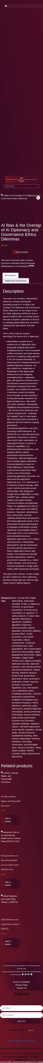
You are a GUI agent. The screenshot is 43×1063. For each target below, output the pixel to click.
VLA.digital (38, 1062)
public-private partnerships (23, 718)
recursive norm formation (23, 721)
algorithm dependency (21, 619)
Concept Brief (23, 598)
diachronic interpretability (23, 652)
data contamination (32, 649)
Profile (8, 1062)
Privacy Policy (22, 1056)
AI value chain (33, 616)
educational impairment (22, 670)
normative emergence (21, 703)
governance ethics (20, 679)
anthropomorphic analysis (23, 628)
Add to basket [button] (8, 819)
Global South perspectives (23, 676)
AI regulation (28, 613)
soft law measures (26, 733)
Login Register (21, 179)
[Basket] (5, 172)
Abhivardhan (17, 601)
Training (14, 1062)
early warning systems (31, 667)
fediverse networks (28, 673)
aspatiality (16, 631)
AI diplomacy (34, 604)
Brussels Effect (18, 634)
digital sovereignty (33, 661)
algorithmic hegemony (21, 625)
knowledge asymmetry (22, 694)
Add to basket (21, 252)
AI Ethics (16, 607)
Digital (33, 598)
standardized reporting (22, 736)
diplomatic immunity (20, 664)
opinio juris (26, 706)
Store (20, 1062)
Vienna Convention (26, 747)
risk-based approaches (30, 727)
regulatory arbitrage (20, 724)
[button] (38, 198)
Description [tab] (10, 275)
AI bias (24, 604)
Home (2, 1062)
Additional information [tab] (15, 281)
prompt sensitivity (32, 715)
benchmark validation (31, 631)
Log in (31, 1030)
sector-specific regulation (23, 730)
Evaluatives (28, 1062)
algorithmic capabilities (22, 622)
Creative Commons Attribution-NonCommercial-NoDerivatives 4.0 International (18, 263)
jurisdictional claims (25, 691)
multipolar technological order (25, 700)
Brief (14, 598)
